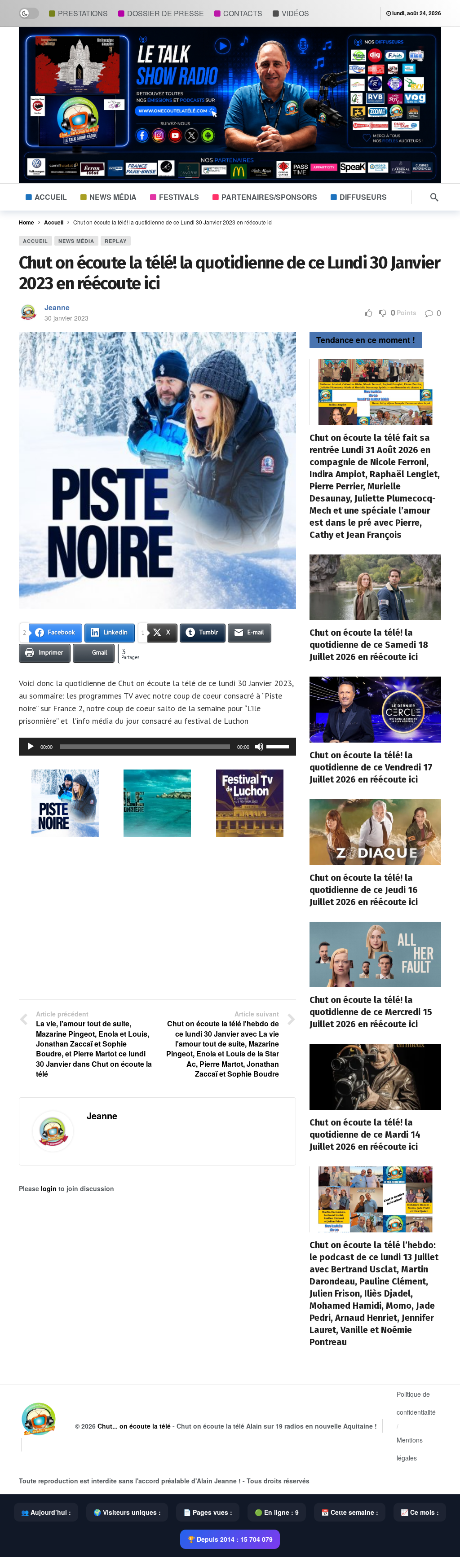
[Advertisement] (157, 918)
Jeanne (57, 307)
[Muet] (259, 746)
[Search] (434, 197)
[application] (157, 747)
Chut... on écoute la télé (134, 1425)
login (49, 1188)
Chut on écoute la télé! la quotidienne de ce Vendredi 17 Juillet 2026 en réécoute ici (371, 767)
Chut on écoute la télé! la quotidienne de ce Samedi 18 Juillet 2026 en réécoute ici (369, 644)
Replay (116, 241)
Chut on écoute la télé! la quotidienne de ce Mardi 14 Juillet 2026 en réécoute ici (365, 1134)
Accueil (35, 241)
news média (76, 241)
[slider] (279, 746)
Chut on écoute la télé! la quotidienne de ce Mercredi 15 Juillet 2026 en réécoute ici (371, 1011)
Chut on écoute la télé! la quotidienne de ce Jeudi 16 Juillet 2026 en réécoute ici (364, 889)
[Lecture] (30, 746)
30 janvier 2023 (66, 317)
